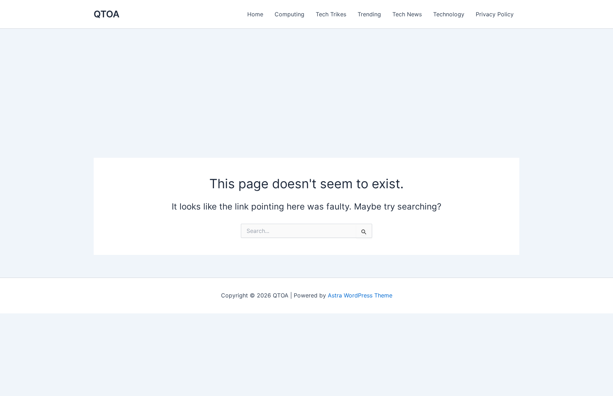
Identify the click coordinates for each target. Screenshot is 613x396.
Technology (448, 14)
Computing (289, 14)
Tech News (407, 14)
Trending (369, 14)
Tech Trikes (331, 14)
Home (255, 14)
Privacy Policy (495, 14)
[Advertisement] (306, 82)
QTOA (107, 14)
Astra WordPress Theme (360, 295)
